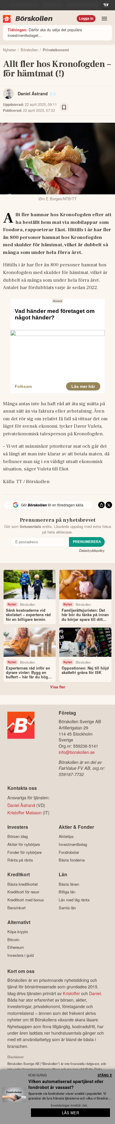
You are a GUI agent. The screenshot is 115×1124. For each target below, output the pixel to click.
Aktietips (66, 836)
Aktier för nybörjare (23, 844)
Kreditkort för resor (23, 892)
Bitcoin (13, 939)
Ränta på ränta (20, 860)
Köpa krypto (17, 931)
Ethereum (15, 947)
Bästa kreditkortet (22, 884)
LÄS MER (70, 1112)
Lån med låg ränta (74, 900)
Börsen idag (17, 836)
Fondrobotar (69, 852)
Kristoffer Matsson (24, 812)
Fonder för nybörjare (24, 852)
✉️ (52, 93)
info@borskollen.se (77, 752)
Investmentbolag (73, 844)
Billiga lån (67, 892)
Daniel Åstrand (33, 93)
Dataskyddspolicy (92, 550)
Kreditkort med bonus (25, 900)
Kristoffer (71, 993)
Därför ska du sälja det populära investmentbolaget (45, 32)
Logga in (86, 19)
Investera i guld (20, 955)
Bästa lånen (69, 884)
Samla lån (67, 907)
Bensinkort (16, 907)
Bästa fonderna (72, 860)
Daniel (95, 993)
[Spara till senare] (64, 107)
